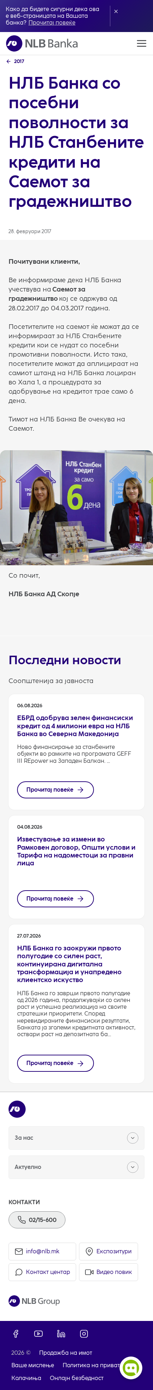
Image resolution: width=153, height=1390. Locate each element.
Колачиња (26, 1378)
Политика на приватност (97, 1365)
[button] (116, 11)
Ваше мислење (32, 1365)
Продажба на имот (65, 1352)
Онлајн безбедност (77, 1378)
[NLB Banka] (42, 43)
